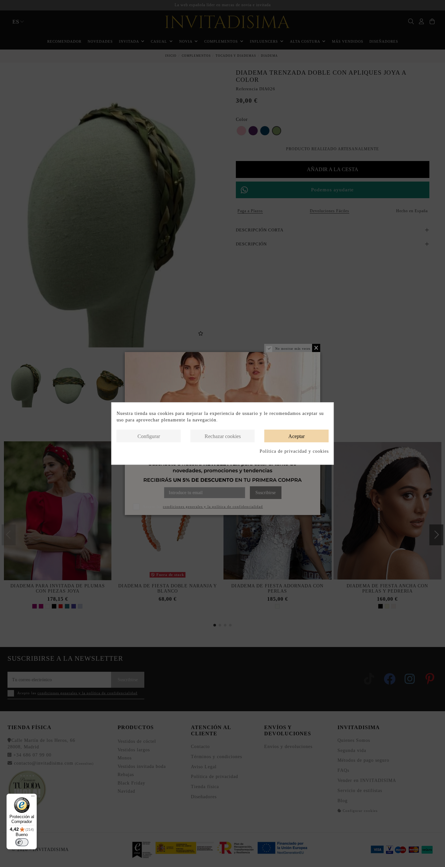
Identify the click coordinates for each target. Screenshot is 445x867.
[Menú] (33, 797)
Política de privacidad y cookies (294, 451)
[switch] (21, 842)
